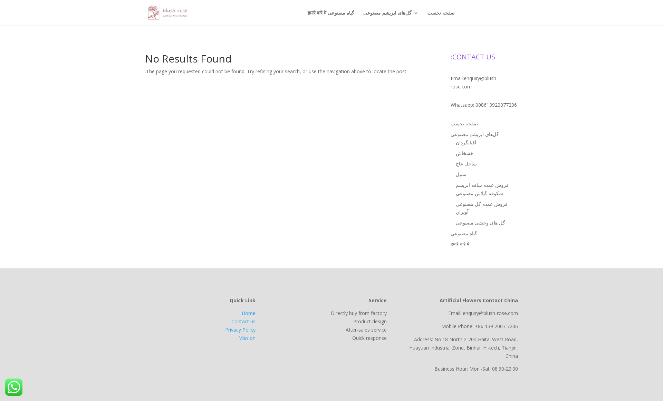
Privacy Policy (240, 329)
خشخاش (464, 153)
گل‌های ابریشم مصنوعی (387, 13)
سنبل (461, 174)
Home (249, 313)
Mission (247, 338)
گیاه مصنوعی (341, 13)
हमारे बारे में (317, 13)
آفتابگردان (466, 142)
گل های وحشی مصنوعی (480, 222)
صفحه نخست (441, 13)
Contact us (243, 321)
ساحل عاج (466, 163)
